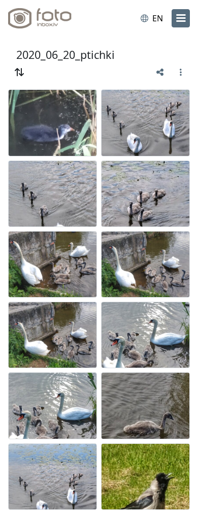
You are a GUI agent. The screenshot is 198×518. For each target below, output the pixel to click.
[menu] (181, 18)
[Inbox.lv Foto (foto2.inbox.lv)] (49, 18)
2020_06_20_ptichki (65, 54)
